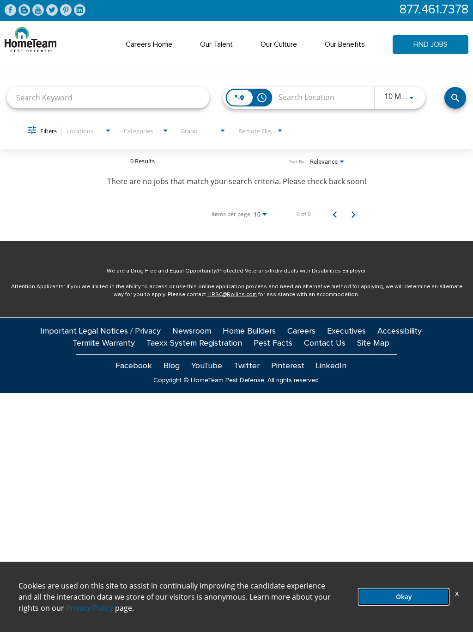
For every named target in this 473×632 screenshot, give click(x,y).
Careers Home (149, 44)
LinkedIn (331, 366)
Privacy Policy (89, 608)
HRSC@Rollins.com (232, 294)
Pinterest (287, 366)
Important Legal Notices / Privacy (100, 331)
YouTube (206, 366)
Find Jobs (430, 44)
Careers (301, 331)
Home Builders (249, 331)
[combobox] (108, 97)
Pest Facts (273, 343)
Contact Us (325, 343)
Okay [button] (404, 596)
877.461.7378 (434, 10)
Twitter (247, 366)
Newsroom (191, 331)
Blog (172, 366)
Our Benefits (345, 44)
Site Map (373, 343)
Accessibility (399, 331)
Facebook (133, 366)
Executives (346, 331)
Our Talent (216, 44)
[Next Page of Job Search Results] (353, 214)
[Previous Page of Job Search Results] (335, 214)
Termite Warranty (104, 343)
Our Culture (279, 44)
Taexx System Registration (194, 343)
